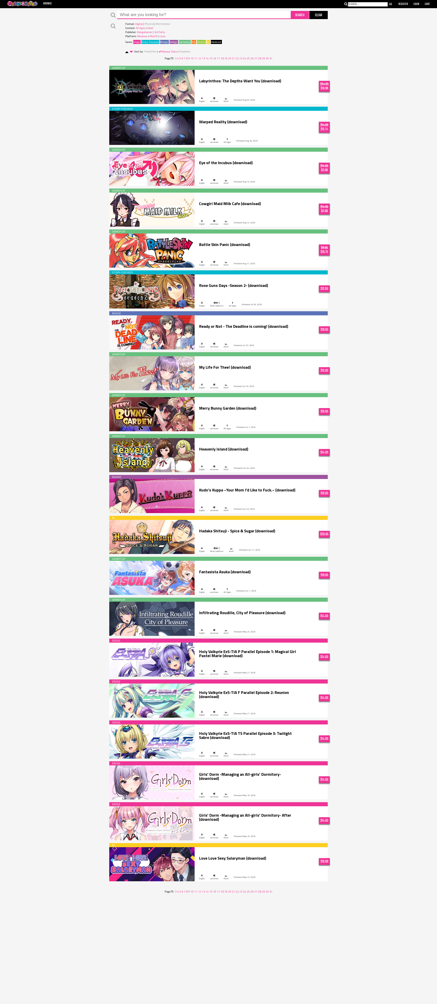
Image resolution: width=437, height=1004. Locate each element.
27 (255, 58)
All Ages (140, 28)
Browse (47, 3)
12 (199, 58)
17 (218, 58)
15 (210, 58)
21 (233, 58)
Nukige (173, 42)
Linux (162, 36)
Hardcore (216, 42)
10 (192, 58)
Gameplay (184, 42)
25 (248, 58)
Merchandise (163, 24)
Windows (142, 36)
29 (263, 58)
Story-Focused (150, 42)
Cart (427, 4)
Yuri (193, 42)
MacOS (154, 36)
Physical (149, 24)
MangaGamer (144, 32)
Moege (164, 42)
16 (214, 58)
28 (259, 58)
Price (154, 51)
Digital (139, 24)
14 (207, 58)
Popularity (185, 51)
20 (229, 58)
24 (244, 58)
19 (225, 58)
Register (403, 4)
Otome (201, 42)
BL (207, 42)
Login (416, 4)
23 (240, 58)
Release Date (169, 51)
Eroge (136, 42)
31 (270, 58)
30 (267, 58)
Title (146, 51)
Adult (150, 28)
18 (222, 58)
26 (252, 58)
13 (203, 58)
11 (195, 58)
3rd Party (159, 32)
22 (237, 58)
